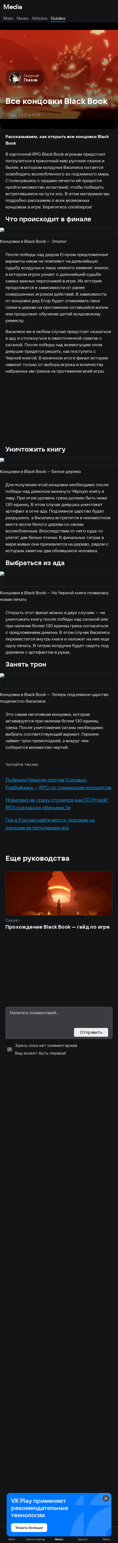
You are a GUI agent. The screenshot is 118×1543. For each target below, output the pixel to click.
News (23, 18)
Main (8, 18)
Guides (58, 18)
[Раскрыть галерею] (59, 232)
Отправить (91, 1032)
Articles (39, 18)
